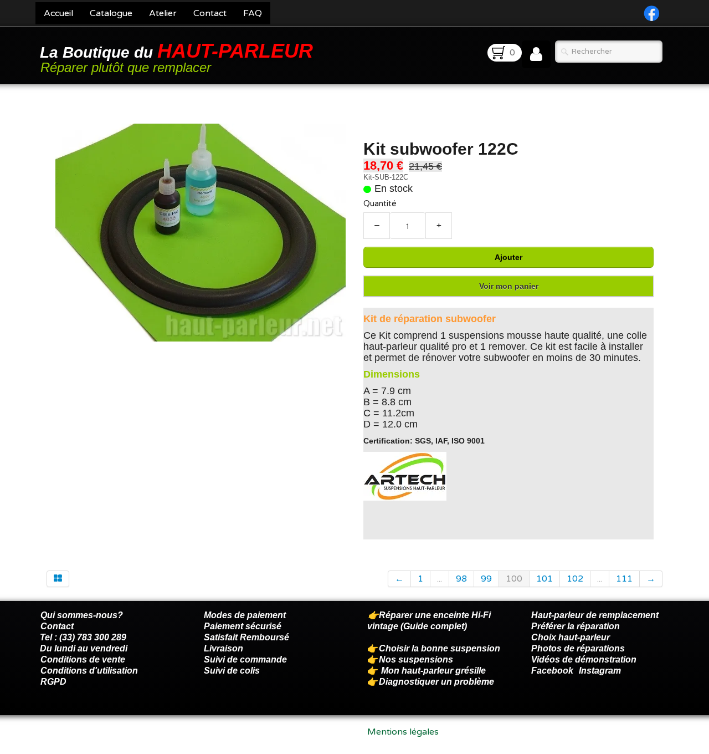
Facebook (552, 670)
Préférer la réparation (575, 626)
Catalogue (111, 13)
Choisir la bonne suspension (439, 648)
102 (575, 578)
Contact (210, 13)
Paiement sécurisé (242, 626)
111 (624, 578)
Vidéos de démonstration (583, 659)
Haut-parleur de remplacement (595, 615)
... (439, 578)
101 (544, 578)
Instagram (600, 670)
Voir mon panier (508, 286)
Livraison (223, 648)
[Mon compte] (536, 54)
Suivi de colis (232, 670)
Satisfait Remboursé (246, 637)
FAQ (252, 13)
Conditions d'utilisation (89, 670)
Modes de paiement (245, 615)
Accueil (58, 13)
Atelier (163, 13)
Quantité (380, 203)
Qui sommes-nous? (81, 615)
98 (461, 578)
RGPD (53, 681)
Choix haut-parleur (571, 637)
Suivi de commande (245, 659)
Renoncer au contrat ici (88, 742)
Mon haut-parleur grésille (433, 670)
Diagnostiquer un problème (436, 681)
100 (514, 578)
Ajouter (508, 257)
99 (486, 578)
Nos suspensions (416, 659)
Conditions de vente (82, 659)
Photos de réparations (578, 648)
